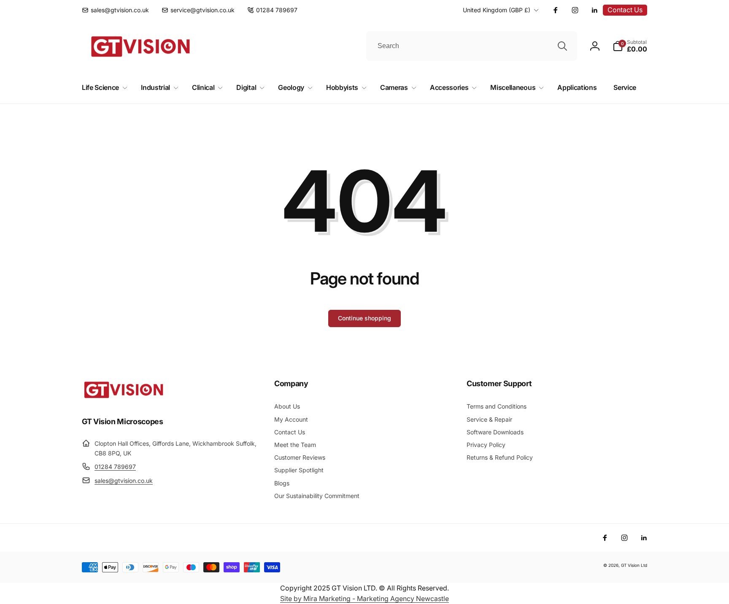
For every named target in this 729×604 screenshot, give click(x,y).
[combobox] (471, 46)
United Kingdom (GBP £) (496, 10)
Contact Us (625, 9)
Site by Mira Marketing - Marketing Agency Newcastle (364, 598)
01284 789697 (115, 466)
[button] (630, 46)
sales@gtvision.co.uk (123, 480)
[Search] (562, 46)
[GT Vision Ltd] (124, 398)
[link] (115, 10)
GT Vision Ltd (634, 565)
